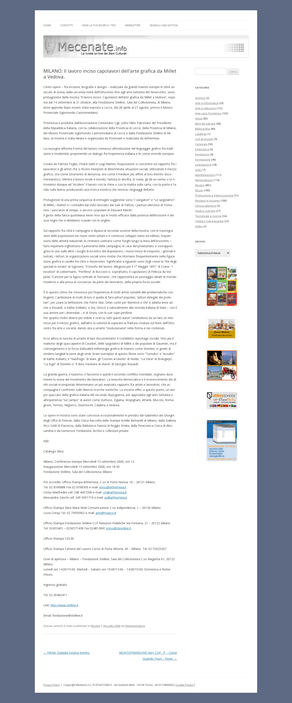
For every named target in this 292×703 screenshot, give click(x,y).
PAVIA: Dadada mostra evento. (66, 653)
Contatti (66, 25)
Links (198, 170)
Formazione (203, 159)
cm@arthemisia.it (115, 492)
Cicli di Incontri (204, 139)
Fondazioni (202, 154)
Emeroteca (202, 149)
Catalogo (201, 134)
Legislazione (203, 165)
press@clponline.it (118, 528)
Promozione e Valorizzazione (214, 195)
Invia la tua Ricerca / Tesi (99, 25)
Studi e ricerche (205, 211)
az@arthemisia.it (115, 497)
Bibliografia (202, 129)
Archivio (200, 98)
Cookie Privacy (184, 685)
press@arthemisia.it (112, 487)
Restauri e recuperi (207, 200)
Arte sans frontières (208, 113)
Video (199, 226)
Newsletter (132, 25)
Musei (199, 190)
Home (47, 25)
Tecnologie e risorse (208, 216)
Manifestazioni (205, 175)
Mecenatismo (204, 180)
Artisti (198, 118)
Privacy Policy (51, 685)
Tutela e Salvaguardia (209, 221)
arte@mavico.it (106, 513)
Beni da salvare (205, 124)
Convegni (201, 144)
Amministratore (135, 626)
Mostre (95, 626)
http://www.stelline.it (64, 605)
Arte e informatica (206, 103)
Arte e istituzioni (205, 108)
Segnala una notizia (164, 25)
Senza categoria (205, 206)
